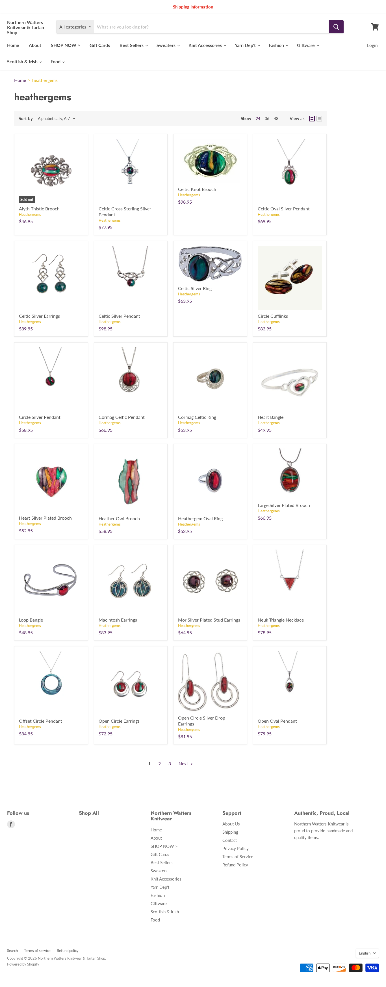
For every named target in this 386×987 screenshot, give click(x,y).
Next (184, 763)
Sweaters (167, 45)
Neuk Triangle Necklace (281, 619)
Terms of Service (237, 856)
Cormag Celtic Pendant (122, 417)
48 (276, 118)
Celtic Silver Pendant (119, 316)
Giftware (306, 45)
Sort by (26, 118)
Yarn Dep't (246, 45)
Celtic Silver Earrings (39, 316)
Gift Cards (100, 45)
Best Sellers (132, 45)
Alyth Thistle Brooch (39, 208)
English (364, 953)
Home (13, 45)
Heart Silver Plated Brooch (45, 517)
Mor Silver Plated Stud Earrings (209, 619)
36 (267, 118)
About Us (231, 823)
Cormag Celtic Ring (197, 417)
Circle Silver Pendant (39, 417)
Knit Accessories (205, 45)
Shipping (230, 832)
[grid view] (312, 118)
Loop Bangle (31, 619)
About (35, 45)
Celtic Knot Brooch (197, 189)
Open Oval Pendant (277, 721)
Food (56, 61)
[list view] (319, 118)
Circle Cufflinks (273, 316)
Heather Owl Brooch (119, 518)
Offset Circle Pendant (40, 721)
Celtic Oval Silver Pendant (284, 208)
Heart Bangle (270, 417)
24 (258, 118)
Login (372, 45)
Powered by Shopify (23, 964)
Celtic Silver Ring (195, 288)
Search (12, 950)
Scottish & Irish (23, 61)
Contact (229, 840)
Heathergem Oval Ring (200, 518)
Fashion (277, 45)
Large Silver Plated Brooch (284, 505)
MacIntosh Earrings (118, 619)
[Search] (336, 26)
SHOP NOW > (65, 45)
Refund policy (68, 950)
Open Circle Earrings (119, 721)
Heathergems (30, 214)
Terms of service (37, 950)
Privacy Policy (235, 848)
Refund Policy (235, 864)
